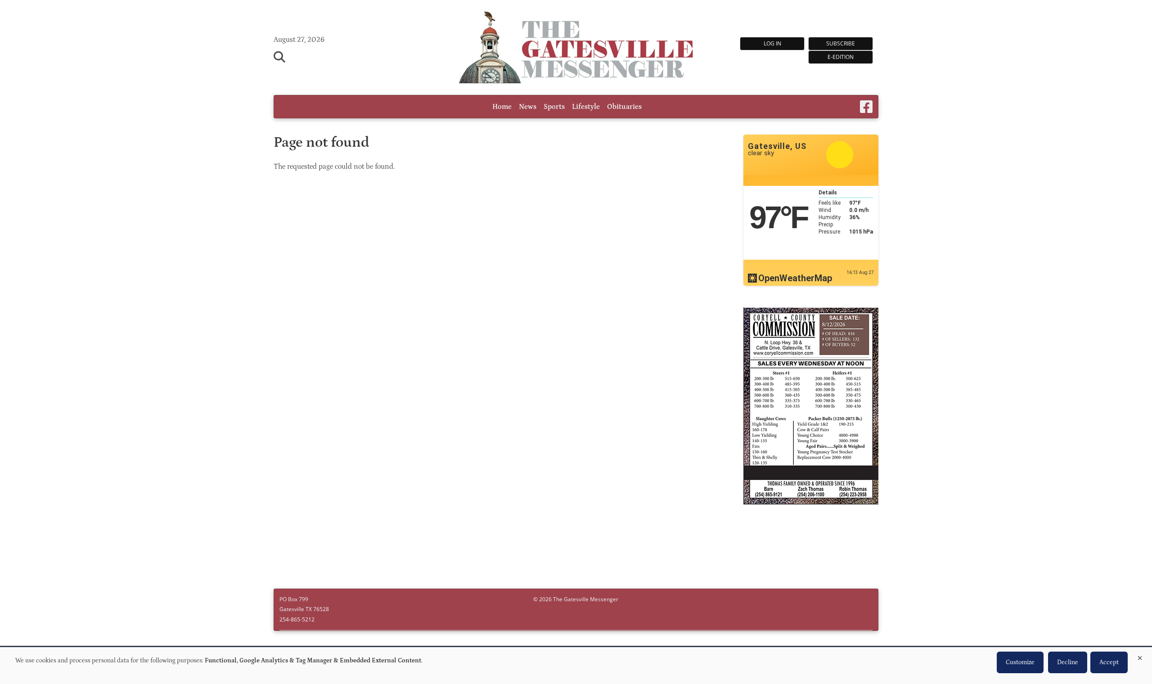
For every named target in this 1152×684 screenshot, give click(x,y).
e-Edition (841, 57)
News (527, 107)
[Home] (576, 48)
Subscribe (840, 43)
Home (502, 107)
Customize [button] (1020, 662)
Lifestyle (586, 107)
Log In (772, 43)
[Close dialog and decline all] (1140, 656)
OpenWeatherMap (795, 278)
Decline (1067, 662)
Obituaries (624, 107)
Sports (554, 107)
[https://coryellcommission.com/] (810, 407)
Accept (1109, 662)
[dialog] (576, 665)
